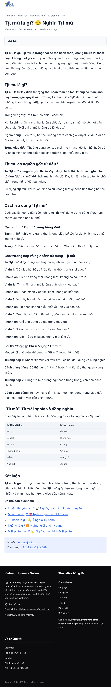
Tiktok (61, 603)
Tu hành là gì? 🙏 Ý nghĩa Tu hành (31, 520)
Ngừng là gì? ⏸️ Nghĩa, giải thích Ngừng (35, 525)
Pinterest (63, 608)
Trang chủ (9, 15)
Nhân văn (22, 15)
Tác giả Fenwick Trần (15, 653)
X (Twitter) (63, 613)
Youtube (62, 597)
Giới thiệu (9, 647)
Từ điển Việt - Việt (57, 15)
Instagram (63, 592)
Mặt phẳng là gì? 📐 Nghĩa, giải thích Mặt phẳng (41, 531)
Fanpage (62, 587)
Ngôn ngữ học (37, 15)
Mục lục (12, 40)
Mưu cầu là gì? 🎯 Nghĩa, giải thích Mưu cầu (38, 514)
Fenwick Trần (15, 29)
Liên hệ (8, 658)
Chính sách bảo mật (14, 663)
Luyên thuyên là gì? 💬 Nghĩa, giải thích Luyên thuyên (45, 508)
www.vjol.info (27, 542)
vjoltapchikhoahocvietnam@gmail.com (30, 609)
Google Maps (65, 582)
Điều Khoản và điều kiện (16, 668)
